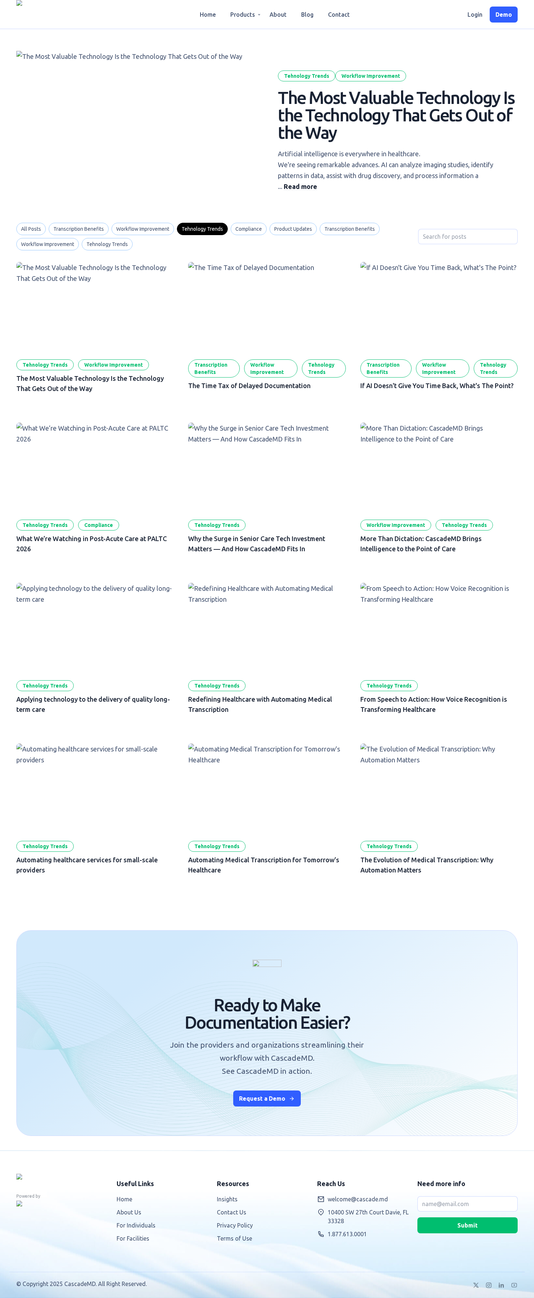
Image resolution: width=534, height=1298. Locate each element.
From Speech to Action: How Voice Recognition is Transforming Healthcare (439, 627)
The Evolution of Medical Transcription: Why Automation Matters (439, 787)
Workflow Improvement (370, 76)
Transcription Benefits (78, 229)
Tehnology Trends (306, 76)
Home (208, 14)
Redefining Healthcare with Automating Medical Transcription (266, 627)
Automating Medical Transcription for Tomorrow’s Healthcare (266, 787)
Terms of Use (234, 1238)
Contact (339, 14)
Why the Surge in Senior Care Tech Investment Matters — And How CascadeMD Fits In (266, 467)
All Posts (31, 229)
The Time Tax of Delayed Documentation (266, 306)
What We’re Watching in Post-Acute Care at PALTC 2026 (95, 467)
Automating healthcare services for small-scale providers (95, 787)
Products (242, 14)
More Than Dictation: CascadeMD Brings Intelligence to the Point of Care (439, 467)
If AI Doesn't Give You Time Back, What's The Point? (439, 306)
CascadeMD (49, 14)
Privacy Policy (235, 1225)
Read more (300, 186)
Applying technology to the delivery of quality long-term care (95, 627)
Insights (227, 1199)
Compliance (248, 229)
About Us (129, 1212)
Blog (307, 14)
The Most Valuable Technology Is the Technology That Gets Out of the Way (396, 115)
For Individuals (136, 1225)
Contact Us (231, 1212)
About (278, 14)
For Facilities (133, 1238)
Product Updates (293, 229)
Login (475, 14)
